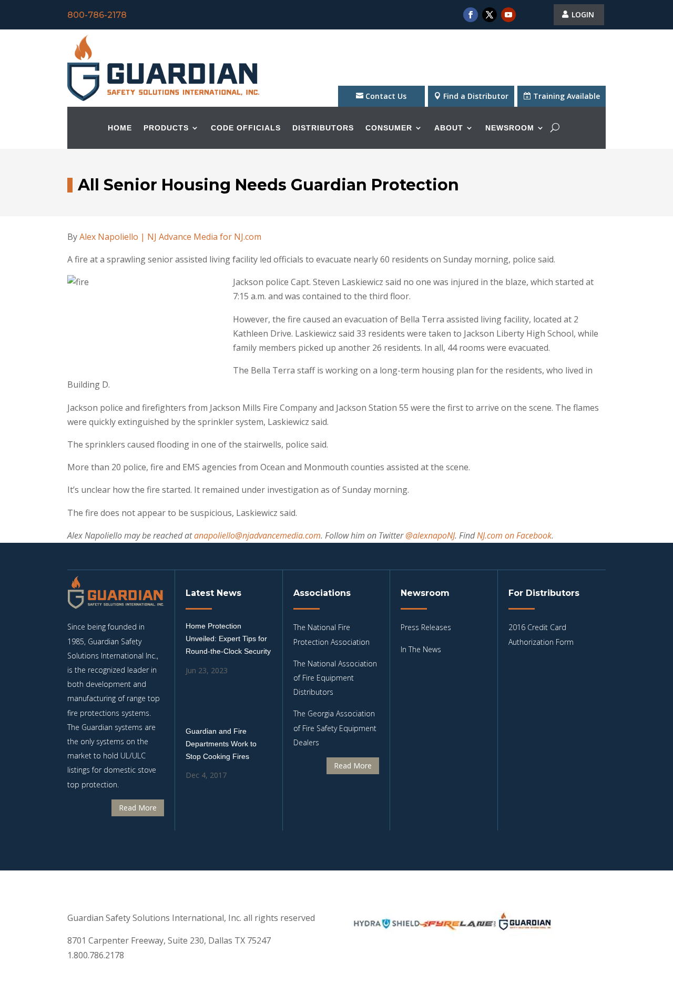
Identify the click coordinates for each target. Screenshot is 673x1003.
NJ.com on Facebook (514, 535)
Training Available (566, 96)
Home (120, 128)
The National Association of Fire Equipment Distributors (335, 677)
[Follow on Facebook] (470, 14)
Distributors (323, 128)
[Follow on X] (489, 14)
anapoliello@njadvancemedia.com (257, 535)
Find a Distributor (475, 96)
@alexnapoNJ (430, 535)
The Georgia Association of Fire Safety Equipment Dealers (334, 727)
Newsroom (509, 128)
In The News (421, 649)
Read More (138, 808)
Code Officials (246, 128)
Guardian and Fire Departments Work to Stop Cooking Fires (221, 744)
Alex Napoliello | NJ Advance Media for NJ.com (170, 236)
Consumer (388, 128)
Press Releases (426, 627)
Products (166, 128)
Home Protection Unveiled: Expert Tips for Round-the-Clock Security (228, 638)
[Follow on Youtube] (508, 14)
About (448, 128)
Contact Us (385, 96)
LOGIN (583, 14)
